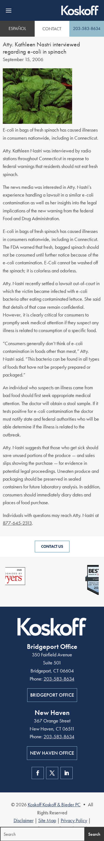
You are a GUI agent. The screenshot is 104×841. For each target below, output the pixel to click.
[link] (80, 10)
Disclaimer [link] (24, 820)
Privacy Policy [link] (74, 820)
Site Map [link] (47, 820)
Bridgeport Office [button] (52, 695)
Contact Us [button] (52, 546)
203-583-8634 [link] (86, 28)
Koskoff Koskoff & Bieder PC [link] (54, 804)
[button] (8, 10)
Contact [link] (51, 29)
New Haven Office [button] (52, 753)
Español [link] (17, 28)
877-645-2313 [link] (17, 523)
